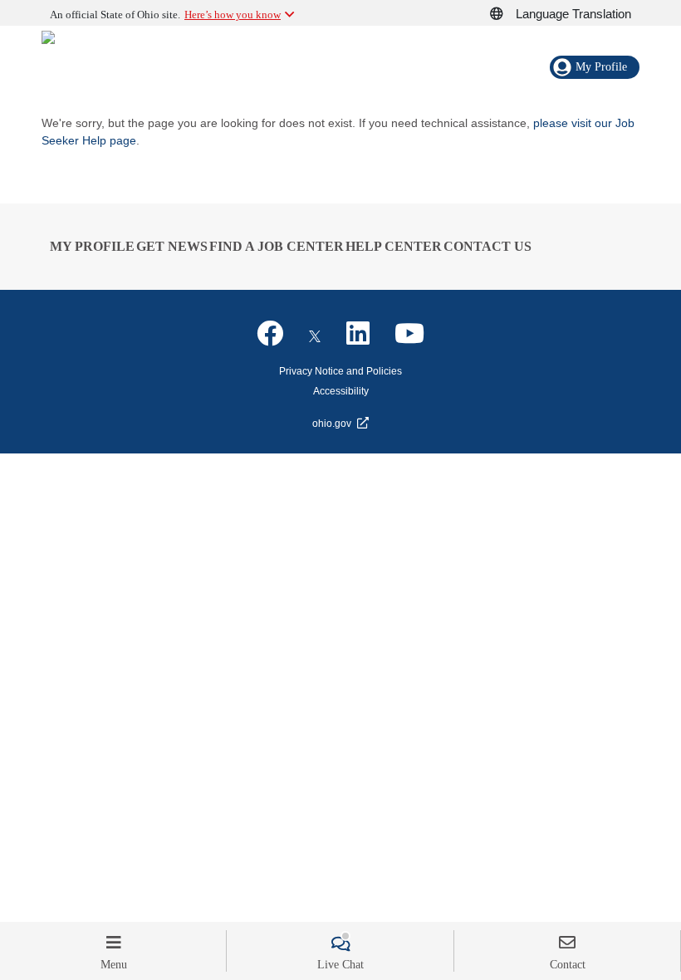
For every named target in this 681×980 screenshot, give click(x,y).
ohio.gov (331, 423)
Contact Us (487, 246)
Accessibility (341, 391)
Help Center (393, 246)
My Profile (92, 246)
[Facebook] (270, 334)
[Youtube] (409, 334)
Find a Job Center (276, 246)
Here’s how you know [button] (232, 14)
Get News (172, 246)
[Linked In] (358, 334)
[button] (505, 14)
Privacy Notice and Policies (340, 371)
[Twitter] (314, 334)
